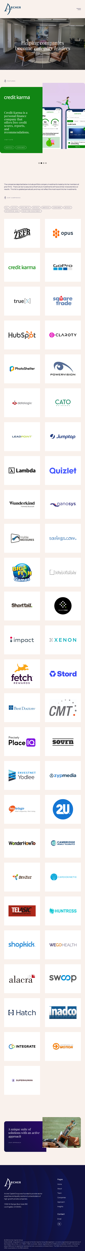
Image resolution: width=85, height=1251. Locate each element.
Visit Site (9, 133)
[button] (39, 163)
